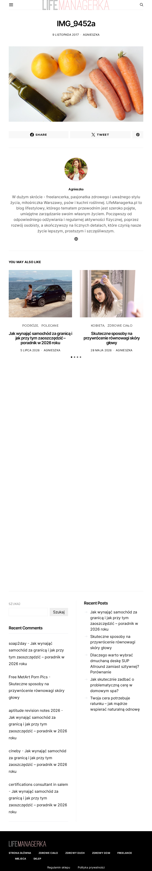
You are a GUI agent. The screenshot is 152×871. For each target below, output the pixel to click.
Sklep (37, 858)
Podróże (30, 325)
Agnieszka (91, 34)
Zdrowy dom (101, 852)
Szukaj (14, 604)
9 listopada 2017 (65, 34)
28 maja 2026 (101, 350)
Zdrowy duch (75, 852)
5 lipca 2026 (30, 350)
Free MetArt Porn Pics (28, 677)
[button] (71, 357)
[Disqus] (76, 422)
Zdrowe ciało (119, 325)
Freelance (124, 852)
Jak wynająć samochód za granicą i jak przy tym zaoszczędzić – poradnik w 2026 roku (40, 338)
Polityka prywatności (91, 867)
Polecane (50, 325)
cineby (15, 751)
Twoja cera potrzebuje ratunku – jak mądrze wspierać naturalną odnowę (115, 704)
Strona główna (20, 852)
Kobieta (97, 325)
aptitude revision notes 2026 (34, 710)
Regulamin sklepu (58, 867)
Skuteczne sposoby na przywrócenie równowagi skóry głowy (112, 338)
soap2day (18, 643)
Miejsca (20, 858)
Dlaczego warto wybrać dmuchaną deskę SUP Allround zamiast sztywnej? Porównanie (114, 663)
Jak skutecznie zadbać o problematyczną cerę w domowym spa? (112, 685)
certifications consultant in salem (38, 784)
